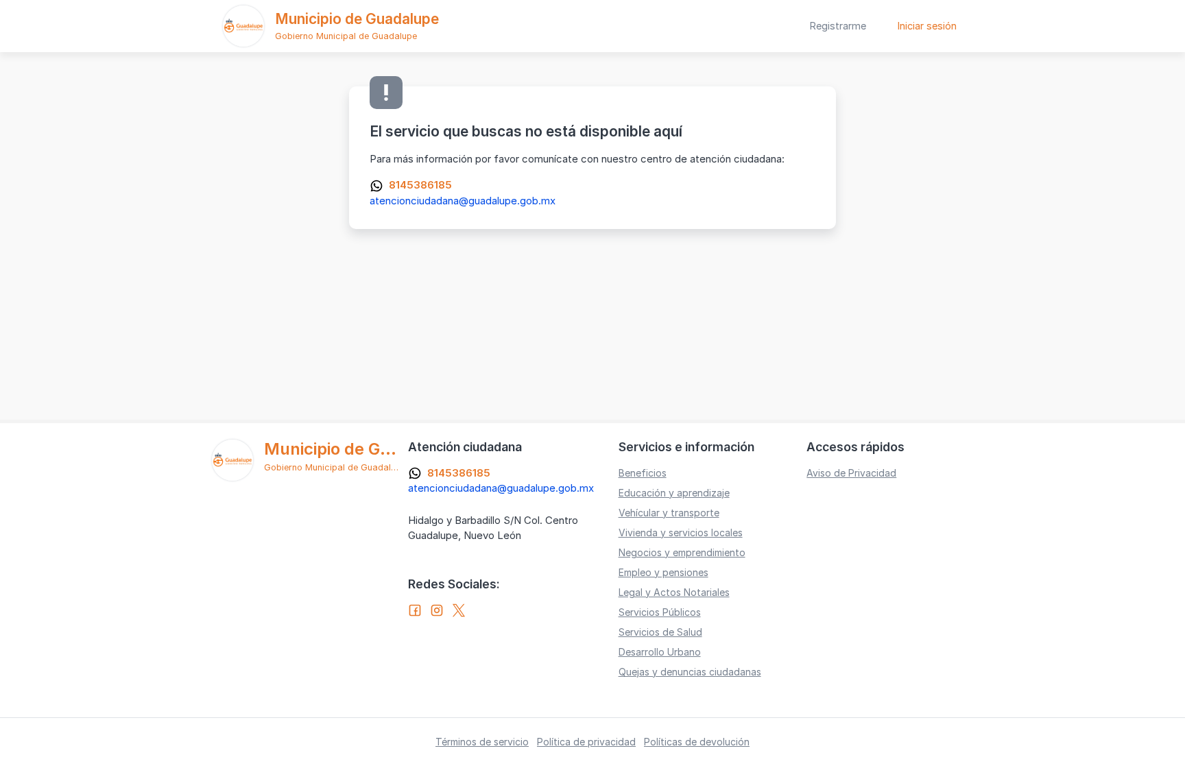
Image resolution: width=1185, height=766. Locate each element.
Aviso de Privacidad (851, 473)
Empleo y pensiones (663, 572)
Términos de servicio (482, 741)
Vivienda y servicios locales (681, 532)
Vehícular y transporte (669, 512)
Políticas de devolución (697, 741)
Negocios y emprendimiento (682, 552)
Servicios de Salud (660, 632)
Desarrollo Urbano (660, 652)
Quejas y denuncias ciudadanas (690, 672)
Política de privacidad (586, 741)
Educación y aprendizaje (674, 493)
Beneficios (643, 473)
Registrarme (838, 26)
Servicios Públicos (660, 612)
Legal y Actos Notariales (674, 592)
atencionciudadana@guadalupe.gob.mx (462, 200)
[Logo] (243, 26)
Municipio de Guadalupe (357, 18)
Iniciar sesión (927, 26)
